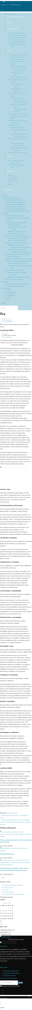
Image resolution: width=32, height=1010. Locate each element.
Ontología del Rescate (7, 854)
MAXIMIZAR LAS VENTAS (15, 206)
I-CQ (8, 297)
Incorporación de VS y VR (18, 263)
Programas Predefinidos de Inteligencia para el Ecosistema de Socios (18, 218)
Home (5, 195)
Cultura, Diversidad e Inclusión (13, 885)
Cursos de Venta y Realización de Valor (19, 261)
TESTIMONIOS (11, 293)
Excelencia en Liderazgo (15, 279)
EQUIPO (9, 290)
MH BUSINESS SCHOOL (11, 197)
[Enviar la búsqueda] (19, 308)
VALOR (5, 281)
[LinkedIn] (3, 993)
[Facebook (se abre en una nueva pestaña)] (3, 8)
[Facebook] (3, 990)
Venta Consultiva (15, 225)
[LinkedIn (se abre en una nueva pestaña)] (3, 10)
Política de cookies (9, 975)
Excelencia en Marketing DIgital (17, 243)
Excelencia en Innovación (15, 270)
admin (5, 334)
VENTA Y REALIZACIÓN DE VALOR (18, 211)
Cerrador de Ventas (16, 234)
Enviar (20, 982)
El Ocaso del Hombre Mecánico (13, 894)
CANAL (5, 213)
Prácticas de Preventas (17, 240)
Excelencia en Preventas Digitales (18, 236)
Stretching (10, 813)
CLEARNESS (11, 295)
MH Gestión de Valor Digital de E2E (18, 284)
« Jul (1, 924)
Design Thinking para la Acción (20, 277)
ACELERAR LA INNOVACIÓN (16, 209)
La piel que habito (8, 321)
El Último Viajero (8, 892)
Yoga (15, 813)
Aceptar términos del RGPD (11, 986)
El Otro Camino (8, 887)
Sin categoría (7, 337)
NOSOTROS (7, 288)
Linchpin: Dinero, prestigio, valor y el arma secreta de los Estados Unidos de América (14, 869)
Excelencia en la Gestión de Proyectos (19, 259)
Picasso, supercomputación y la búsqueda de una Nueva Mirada (16, 841)
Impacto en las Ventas (17, 231)
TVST (8, 300)
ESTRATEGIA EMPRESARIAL (16, 204)
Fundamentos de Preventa (19, 238)
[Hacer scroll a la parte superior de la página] (0, 999)
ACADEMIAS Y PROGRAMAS (16, 202)
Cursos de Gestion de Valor (15, 286)
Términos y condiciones (11, 971)
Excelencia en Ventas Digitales (16, 222)
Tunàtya (6, 889)
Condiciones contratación (11, 973)
